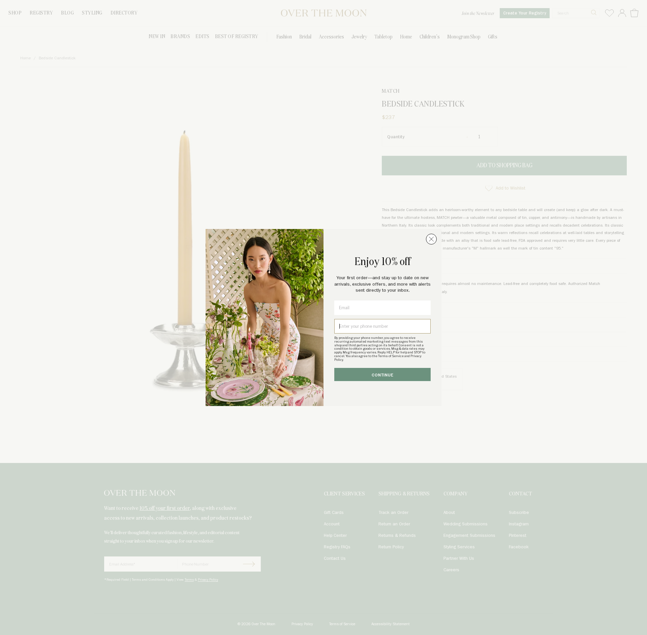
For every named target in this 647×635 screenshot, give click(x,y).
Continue (383, 375)
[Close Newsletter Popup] (431, 239)
